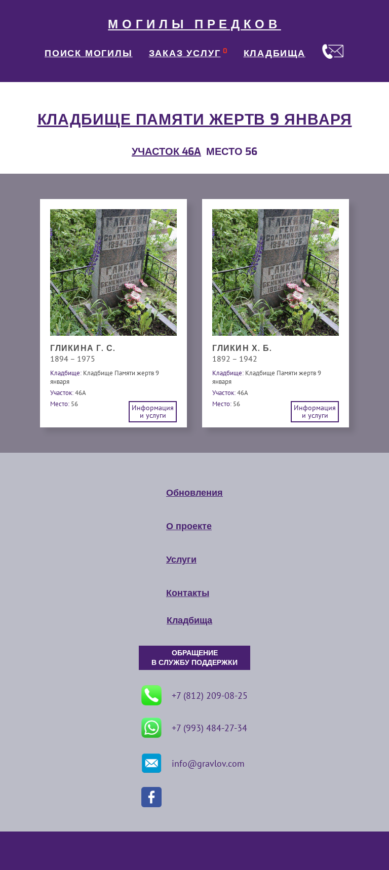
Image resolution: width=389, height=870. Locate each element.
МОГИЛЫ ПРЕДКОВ (194, 24)
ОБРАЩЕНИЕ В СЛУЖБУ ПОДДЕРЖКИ (194, 657)
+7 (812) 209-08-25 (210, 695)
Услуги (181, 559)
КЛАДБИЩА (274, 53)
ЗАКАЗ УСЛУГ (185, 53)
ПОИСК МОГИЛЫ (89, 53)
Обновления (194, 493)
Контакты (187, 593)
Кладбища (189, 620)
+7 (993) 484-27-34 (209, 728)
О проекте (189, 526)
